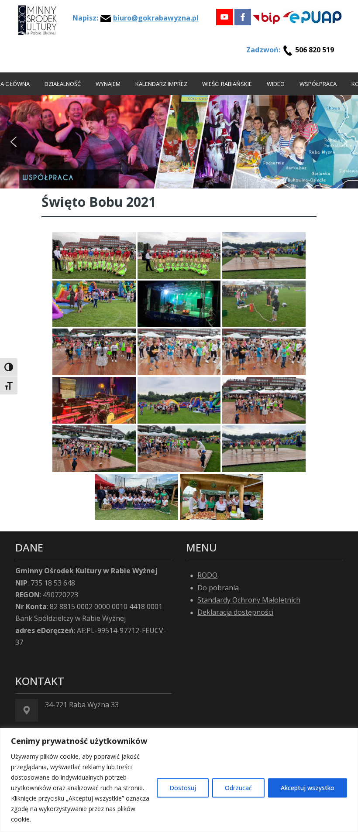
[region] (179, 780)
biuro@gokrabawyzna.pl (156, 18)
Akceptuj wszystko (307, 788)
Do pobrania (218, 587)
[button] (14, 142)
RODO (207, 575)
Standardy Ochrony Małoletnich (248, 600)
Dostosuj (182, 788)
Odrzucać (238, 788)
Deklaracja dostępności (235, 612)
